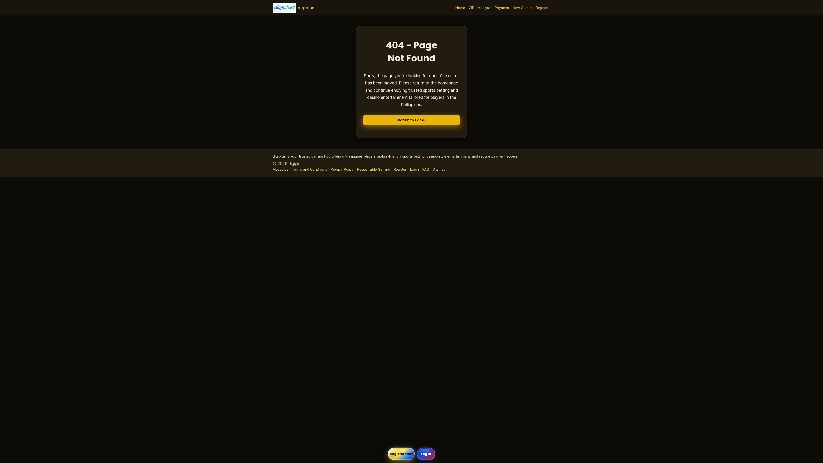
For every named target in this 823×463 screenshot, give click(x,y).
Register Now (401, 454)
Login (414, 169)
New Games (522, 8)
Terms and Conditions (309, 169)
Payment (502, 8)
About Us (280, 169)
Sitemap (439, 169)
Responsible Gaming (373, 169)
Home (460, 8)
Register (542, 8)
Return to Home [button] (411, 120)
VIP (471, 8)
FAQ (425, 169)
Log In (426, 454)
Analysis (484, 8)
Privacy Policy (342, 169)
